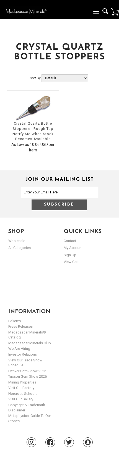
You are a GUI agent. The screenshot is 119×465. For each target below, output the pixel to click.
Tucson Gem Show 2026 (27, 376)
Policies (14, 321)
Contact (70, 241)
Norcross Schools (22, 394)
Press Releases (20, 326)
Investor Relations (22, 354)
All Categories (19, 248)
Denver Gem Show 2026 (27, 371)
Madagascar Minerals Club (29, 343)
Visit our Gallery (20, 399)
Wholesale (16, 241)
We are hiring (19, 348)
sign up (70, 255)
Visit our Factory (21, 388)
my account (73, 248)
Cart (115, 12)
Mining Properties (22, 382)
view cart (71, 262)
